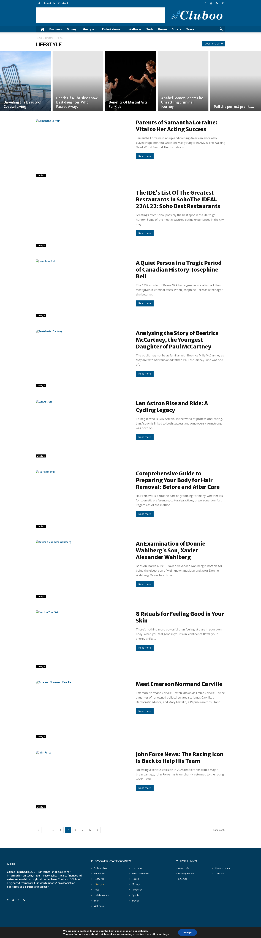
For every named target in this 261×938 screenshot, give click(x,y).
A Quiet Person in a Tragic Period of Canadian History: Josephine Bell (179, 269)
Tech (149, 29)
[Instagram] (211, 3)
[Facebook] (205, 3)
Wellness (135, 29)
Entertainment (113, 29)
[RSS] (216, 3)
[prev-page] (39, 830)
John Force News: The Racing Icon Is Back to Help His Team (180, 757)
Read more (144, 156)
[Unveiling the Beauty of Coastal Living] (25, 81)
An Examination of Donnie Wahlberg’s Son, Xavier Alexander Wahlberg (170, 550)
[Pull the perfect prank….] (235, 81)
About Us (49, 3)
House (162, 29)
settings (164, 934)
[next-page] (98, 830)
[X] (222, 3)
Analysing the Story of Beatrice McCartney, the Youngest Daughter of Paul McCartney (177, 340)
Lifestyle (87, 29)
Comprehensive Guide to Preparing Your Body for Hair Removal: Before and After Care (178, 480)
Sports (176, 29)
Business (55, 29)
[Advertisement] (100, 15)
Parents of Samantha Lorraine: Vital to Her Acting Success (176, 126)
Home (39, 37)
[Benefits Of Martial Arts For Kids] (130, 81)
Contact (63, 3)
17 (90, 830)
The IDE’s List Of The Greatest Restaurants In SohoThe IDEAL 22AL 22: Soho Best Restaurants (178, 199)
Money (72, 29)
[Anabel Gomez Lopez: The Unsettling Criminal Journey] (183, 81)
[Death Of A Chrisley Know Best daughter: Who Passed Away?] (78, 81)
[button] (221, 29)
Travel (190, 29)
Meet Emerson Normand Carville (179, 684)
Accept (187, 932)
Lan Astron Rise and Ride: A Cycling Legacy (172, 406)
